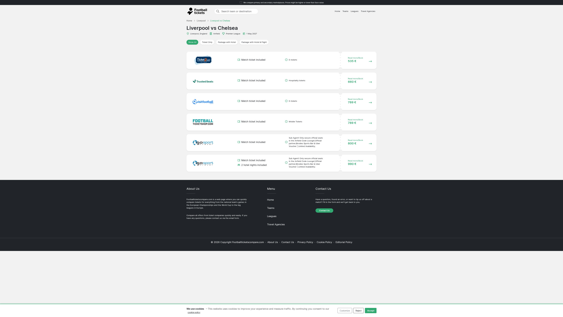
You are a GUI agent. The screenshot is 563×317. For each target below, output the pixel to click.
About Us (272, 242)
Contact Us (324, 210)
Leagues (354, 11)
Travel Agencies (368, 11)
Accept (370, 310)
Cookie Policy (324, 242)
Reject (359, 310)
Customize (345, 310)
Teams (345, 11)
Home (337, 11)
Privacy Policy (305, 242)
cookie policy (194, 312)
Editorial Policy (344, 242)
